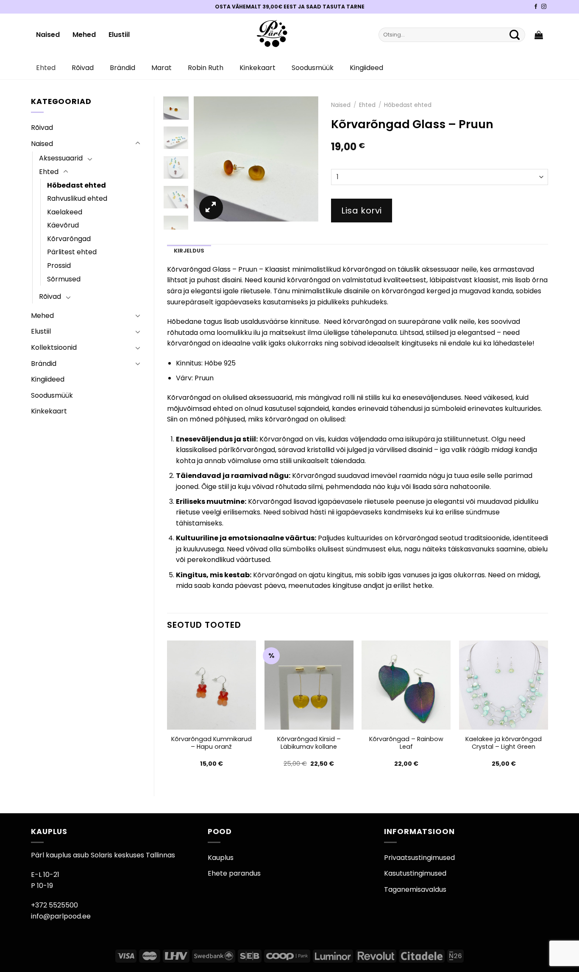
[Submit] (514, 35)
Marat (161, 68)
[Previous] (206, 158)
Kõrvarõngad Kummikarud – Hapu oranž (211, 743)
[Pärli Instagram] (543, 7)
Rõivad (83, 68)
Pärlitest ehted (72, 252)
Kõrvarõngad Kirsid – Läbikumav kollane (309, 743)
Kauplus (221, 857)
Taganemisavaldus (415, 889)
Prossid (59, 265)
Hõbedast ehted (76, 185)
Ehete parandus (234, 873)
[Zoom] (211, 207)
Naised (48, 34)
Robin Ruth (205, 68)
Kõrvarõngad (69, 239)
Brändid (122, 68)
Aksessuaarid (61, 158)
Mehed (84, 34)
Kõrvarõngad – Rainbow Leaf (406, 743)
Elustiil (119, 34)
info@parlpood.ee (61, 916)
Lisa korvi (361, 210)
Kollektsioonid (54, 347)
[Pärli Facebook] (535, 7)
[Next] (305, 158)
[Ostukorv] (538, 35)
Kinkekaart (257, 68)
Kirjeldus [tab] (189, 250)
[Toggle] (137, 143)
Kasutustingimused (415, 873)
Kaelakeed (64, 212)
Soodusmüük (313, 68)
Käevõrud (63, 225)
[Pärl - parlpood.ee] (271, 35)
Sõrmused (64, 279)
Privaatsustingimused (419, 857)
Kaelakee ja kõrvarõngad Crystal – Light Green (503, 743)
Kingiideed (366, 68)
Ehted (46, 68)
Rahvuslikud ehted (77, 198)
